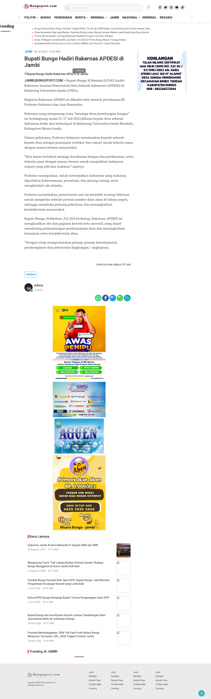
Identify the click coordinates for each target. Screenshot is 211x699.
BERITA (80, 17)
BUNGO (46, 17)
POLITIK (30, 17)
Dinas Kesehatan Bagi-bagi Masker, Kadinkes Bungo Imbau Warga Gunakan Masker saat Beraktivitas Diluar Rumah (92, 32)
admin (38, 285)
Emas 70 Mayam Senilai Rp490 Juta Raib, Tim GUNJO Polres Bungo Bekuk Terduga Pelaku (80, 40)
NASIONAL (129, 17)
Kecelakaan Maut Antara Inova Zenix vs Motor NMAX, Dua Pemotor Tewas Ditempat (77, 43)
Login (91, 672)
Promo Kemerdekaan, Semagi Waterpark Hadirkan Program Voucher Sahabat (74, 36)
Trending (93, 688)
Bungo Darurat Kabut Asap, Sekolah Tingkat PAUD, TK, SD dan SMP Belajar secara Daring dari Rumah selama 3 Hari (92, 28)
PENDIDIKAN (63, 17)
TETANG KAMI (95, 684)
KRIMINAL (98, 17)
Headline (31, 274)
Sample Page (95, 680)
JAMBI (114, 17)
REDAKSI (166, 17)
